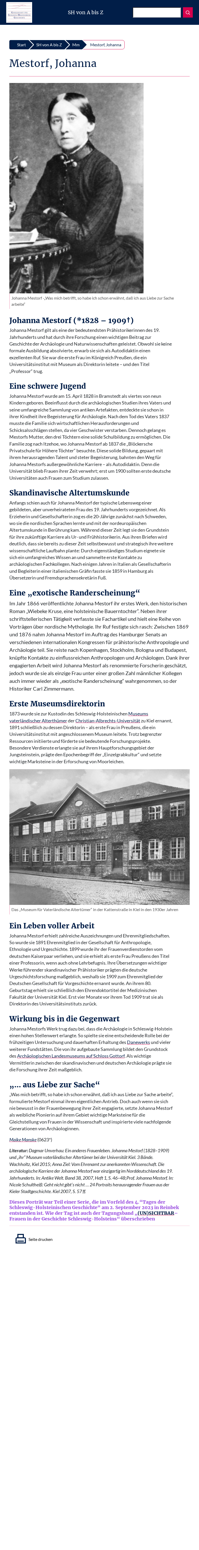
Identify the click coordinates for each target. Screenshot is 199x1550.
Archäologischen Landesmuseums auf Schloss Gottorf (71, 1056)
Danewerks (138, 1042)
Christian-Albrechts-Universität (107, 720)
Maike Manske (23, 1139)
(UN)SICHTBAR (156, 1213)
